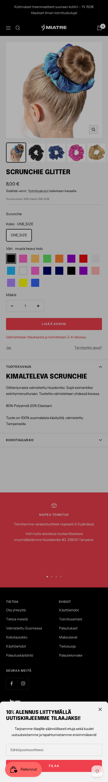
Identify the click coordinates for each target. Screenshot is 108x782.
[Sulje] (100, 709)
